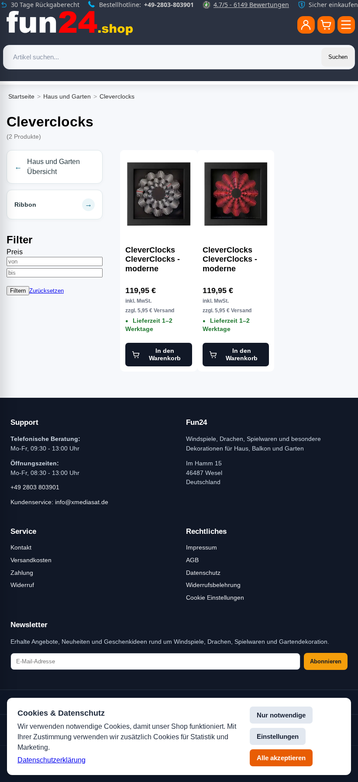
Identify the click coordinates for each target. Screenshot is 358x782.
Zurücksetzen (46, 290)
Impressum (201, 547)
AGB (192, 560)
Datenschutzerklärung (51, 760)
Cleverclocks (117, 96)
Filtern (18, 290)
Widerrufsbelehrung (213, 584)
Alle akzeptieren (281, 758)
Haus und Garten (67, 96)
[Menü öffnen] (346, 25)
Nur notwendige (281, 715)
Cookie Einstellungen (215, 597)
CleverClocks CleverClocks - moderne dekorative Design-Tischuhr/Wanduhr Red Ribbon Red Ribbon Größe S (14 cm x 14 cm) (236, 259)
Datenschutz (203, 572)
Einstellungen (278, 736)
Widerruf (22, 584)
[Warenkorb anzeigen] (326, 25)
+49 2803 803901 (34, 487)
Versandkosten (31, 560)
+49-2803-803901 (169, 4)
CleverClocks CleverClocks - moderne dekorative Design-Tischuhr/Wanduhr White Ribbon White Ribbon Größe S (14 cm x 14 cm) (158, 259)
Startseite (21, 96)
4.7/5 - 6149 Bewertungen (251, 4)
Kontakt (20, 547)
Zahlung (21, 572)
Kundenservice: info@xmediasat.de (59, 502)
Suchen (338, 57)
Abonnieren (325, 661)
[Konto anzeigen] (306, 25)
